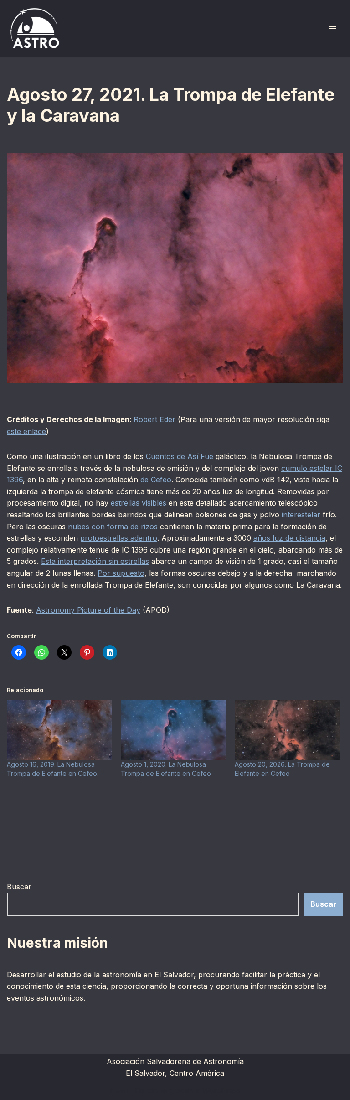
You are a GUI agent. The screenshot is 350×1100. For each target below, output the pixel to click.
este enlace (26, 431)
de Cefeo (155, 479)
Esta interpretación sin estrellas (95, 561)
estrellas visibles (138, 502)
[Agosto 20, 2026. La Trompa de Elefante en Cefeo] (287, 730)
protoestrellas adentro (118, 537)
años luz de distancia (289, 537)
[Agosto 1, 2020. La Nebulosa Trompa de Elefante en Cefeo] (173, 730)
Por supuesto (121, 573)
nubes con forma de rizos (113, 526)
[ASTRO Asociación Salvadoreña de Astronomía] (34, 28)
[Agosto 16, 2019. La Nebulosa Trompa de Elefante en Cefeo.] (59, 730)
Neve (119, 1090)
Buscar (19, 886)
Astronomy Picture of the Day (88, 610)
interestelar (301, 514)
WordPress (221, 1090)
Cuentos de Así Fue (179, 456)
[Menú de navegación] (332, 28)
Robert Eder (154, 419)
